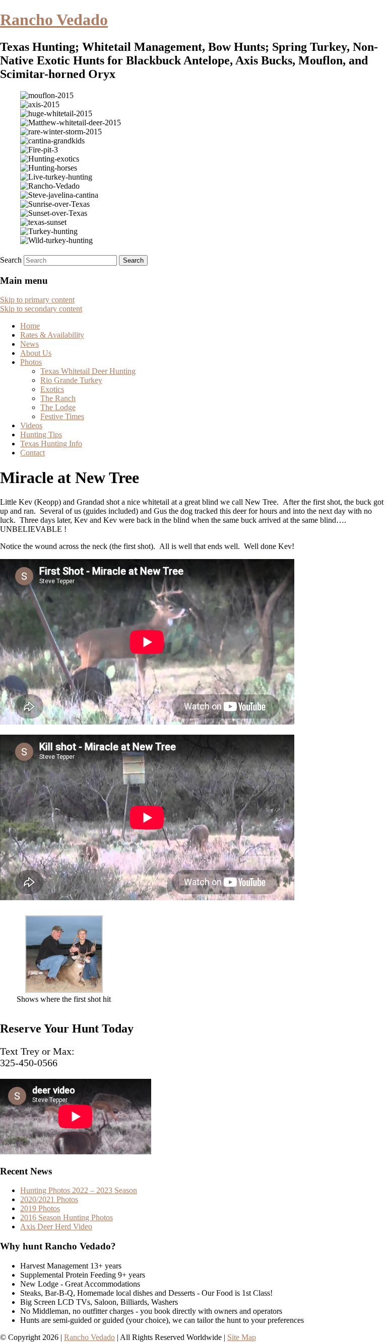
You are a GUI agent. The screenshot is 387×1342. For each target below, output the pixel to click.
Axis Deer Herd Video (56, 1226)
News (29, 344)
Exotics (52, 389)
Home (30, 326)
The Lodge (58, 407)
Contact (32, 452)
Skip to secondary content (41, 308)
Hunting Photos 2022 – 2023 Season (78, 1190)
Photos (31, 362)
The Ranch (58, 398)
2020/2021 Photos (49, 1199)
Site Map (241, 1337)
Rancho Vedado (54, 20)
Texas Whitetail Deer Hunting (88, 371)
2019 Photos (40, 1208)
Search (11, 260)
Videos (31, 425)
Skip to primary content (37, 299)
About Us (35, 353)
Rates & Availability (52, 335)
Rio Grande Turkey (71, 380)
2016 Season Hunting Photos (66, 1217)
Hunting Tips (41, 434)
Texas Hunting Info (51, 443)
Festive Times (62, 416)
